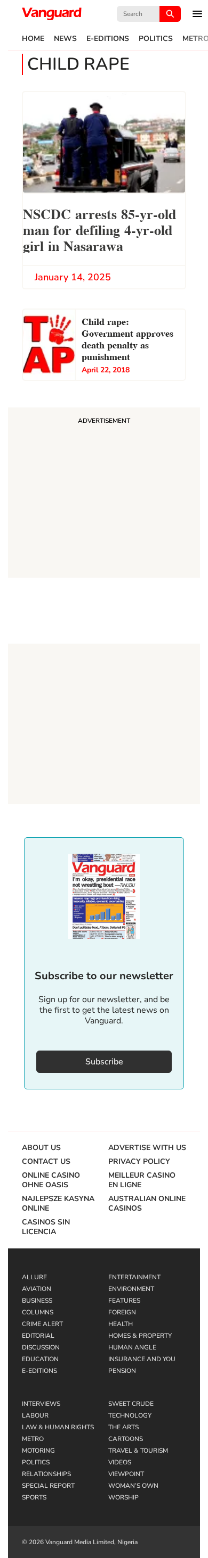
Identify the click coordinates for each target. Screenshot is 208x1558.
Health (120, 1324)
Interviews (41, 1403)
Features (124, 1300)
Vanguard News (52, 13)
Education (40, 1359)
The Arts (123, 1427)
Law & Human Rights (58, 1427)
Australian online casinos (147, 1203)
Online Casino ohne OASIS (51, 1180)
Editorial (38, 1335)
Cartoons (125, 1439)
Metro (33, 1439)
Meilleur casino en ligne (141, 1180)
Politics (156, 39)
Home (33, 39)
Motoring (38, 1450)
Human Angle (132, 1347)
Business (37, 1300)
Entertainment (134, 1277)
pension (122, 1371)
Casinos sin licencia (46, 1227)
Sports (34, 1497)
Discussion (41, 1347)
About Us (41, 1148)
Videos (119, 1462)
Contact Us (46, 1162)
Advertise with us (147, 1148)
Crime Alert (42, 1324)
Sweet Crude (131, 1403)
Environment (131, 1289)
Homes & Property (140, 1335)
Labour (35, 1415)
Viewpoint (126, 1474)
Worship (123, 1497)
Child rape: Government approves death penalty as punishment (127, 338)
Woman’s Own (133, 1485)
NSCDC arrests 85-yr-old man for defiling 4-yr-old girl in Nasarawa (99, 229)
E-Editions (107, 39)
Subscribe (104, 1062)
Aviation (36, 1289)
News (65, 39)
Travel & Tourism (138, 1450)
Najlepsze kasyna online (58, 1203)
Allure (34, 1277)
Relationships (46, 1474)
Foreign (122, 1312)
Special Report (48, 1485)
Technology (129, 1415)
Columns (37, 1312)
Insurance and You (141, 1359)
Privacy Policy (139, 1162)
